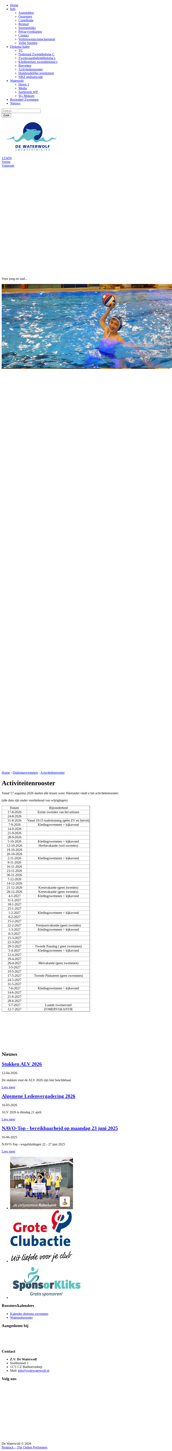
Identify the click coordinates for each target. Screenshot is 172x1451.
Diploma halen (20, 46)
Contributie (25, 20)
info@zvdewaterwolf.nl (33, 1370)
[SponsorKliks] (46, 1297)
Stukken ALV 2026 (22, 1064)
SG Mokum (26, 96)
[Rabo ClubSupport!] (41, 1208)
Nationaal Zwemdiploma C (36, 54)
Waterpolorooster (21, 1317)
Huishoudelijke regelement (36, 73)
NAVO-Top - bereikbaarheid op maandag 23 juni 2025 (60, 1128)
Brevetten (24, 65)
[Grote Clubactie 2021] (41, 1261)
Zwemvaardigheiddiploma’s (36, 58)
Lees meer (8, 1087)
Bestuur (23, 24)
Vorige (6, 162)
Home (14, 5)
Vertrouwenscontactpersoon (36, 39)
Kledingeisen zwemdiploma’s (37, 62)
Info (13, 9)
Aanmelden (26, 12)
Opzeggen (25, 16)
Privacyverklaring (30, 31)
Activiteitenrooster (30, 69)
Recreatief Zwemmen (24, 99)
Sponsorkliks (27, 28)
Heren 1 (23, 84)
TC (20, 50)
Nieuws (15, 103)
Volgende (8, 165)
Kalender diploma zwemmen (29, 1314)
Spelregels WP (28, 92)
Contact (23, 35)
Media (22, 88)
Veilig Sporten (27, 43)
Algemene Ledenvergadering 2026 (38, 1096)
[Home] (33, 154)
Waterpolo (17, 80)
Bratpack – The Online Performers (24, 1447)
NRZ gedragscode (30, 77)
